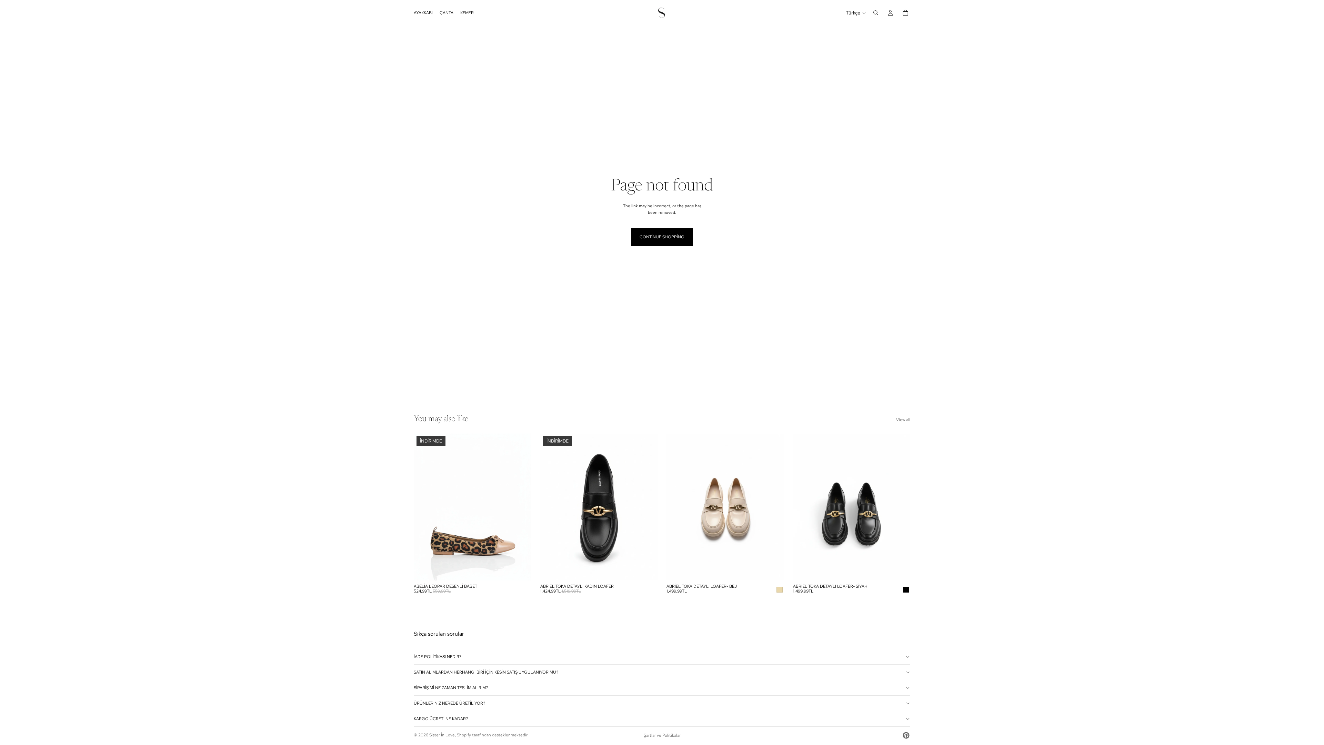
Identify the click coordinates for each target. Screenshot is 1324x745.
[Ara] (875, 12)
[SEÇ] (520, 570)
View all (903, 420)
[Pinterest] (906, 735)
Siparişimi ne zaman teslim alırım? (451, 688)
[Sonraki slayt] (521, 507)
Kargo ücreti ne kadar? (441, 719)
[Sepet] (905, 12)
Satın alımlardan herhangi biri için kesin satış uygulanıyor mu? (486, 672)
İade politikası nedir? (437, 656)
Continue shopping (662, 237)
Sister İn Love (442, 735)
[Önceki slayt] (424, 507)
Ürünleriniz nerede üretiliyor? (449, 703)
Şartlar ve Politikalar (662, 735)
